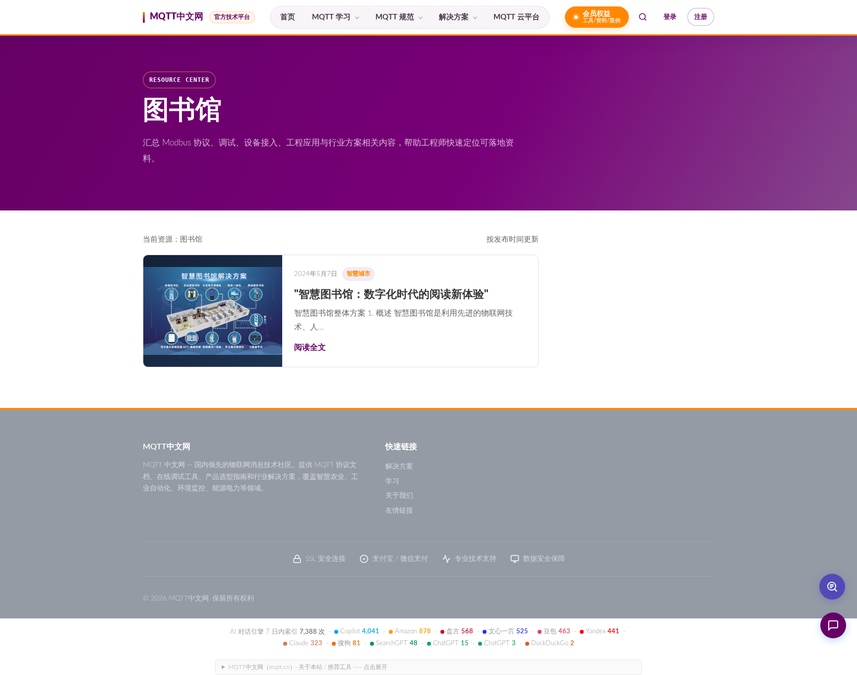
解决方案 (454, 17)
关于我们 (399, 495)
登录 (670, 16)
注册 (700, 16)
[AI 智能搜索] (832, 587)
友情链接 (399, 510)
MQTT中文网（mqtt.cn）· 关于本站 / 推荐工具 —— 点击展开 (307, 667)
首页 (287, 17)
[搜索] (643, 17)
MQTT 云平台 (516, 17)
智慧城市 (358, 273)
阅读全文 (310, 347)
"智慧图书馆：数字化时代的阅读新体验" (391, 294)
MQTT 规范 (394, 17)
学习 (392, 481)
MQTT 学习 (331, 17)
